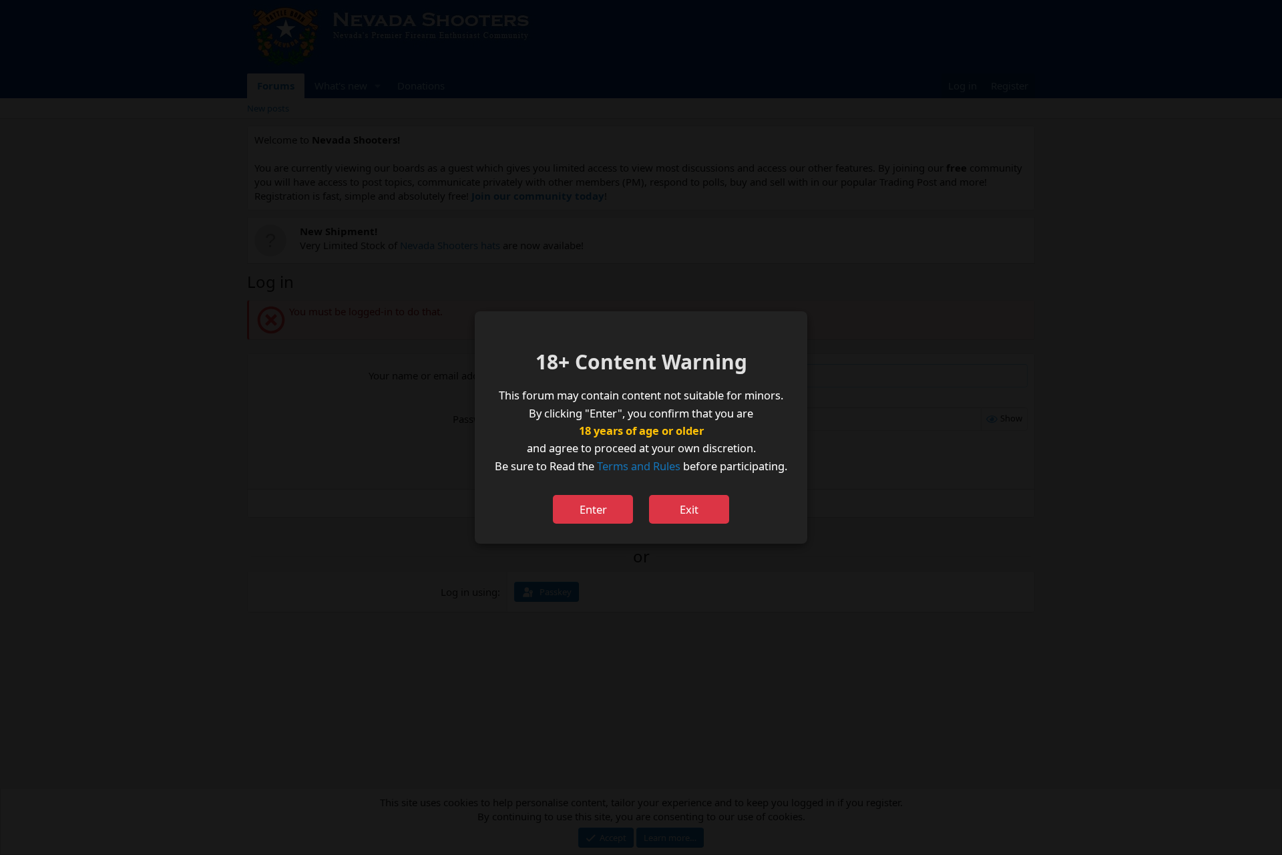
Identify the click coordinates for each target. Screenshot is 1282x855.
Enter (593, 509)
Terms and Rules (638, 466)
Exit (689, 509)
